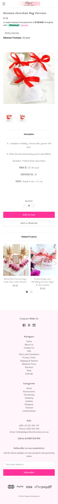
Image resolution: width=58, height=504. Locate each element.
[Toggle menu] (3, 3)
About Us (29, 344)
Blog (29, 370)
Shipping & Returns (29, 361)
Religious (29, 404)
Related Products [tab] (29, 237)
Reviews (29, 367)
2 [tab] (31, 292)
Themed (29, 407)
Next (55, 263)
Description (29, 134)
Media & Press (29, 364)
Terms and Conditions (29, 354)
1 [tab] (27, 292)
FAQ (29, 351)
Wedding (29, 398)
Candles (29, 401)
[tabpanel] (15, 265)
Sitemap (29, 373)
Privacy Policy (29, 357)
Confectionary (29, 411)
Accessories (29, 391)
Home (29, 341)
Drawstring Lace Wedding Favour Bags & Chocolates (42, 282)
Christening (29, 394)
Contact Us (29, 348)
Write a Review (12, 33)
